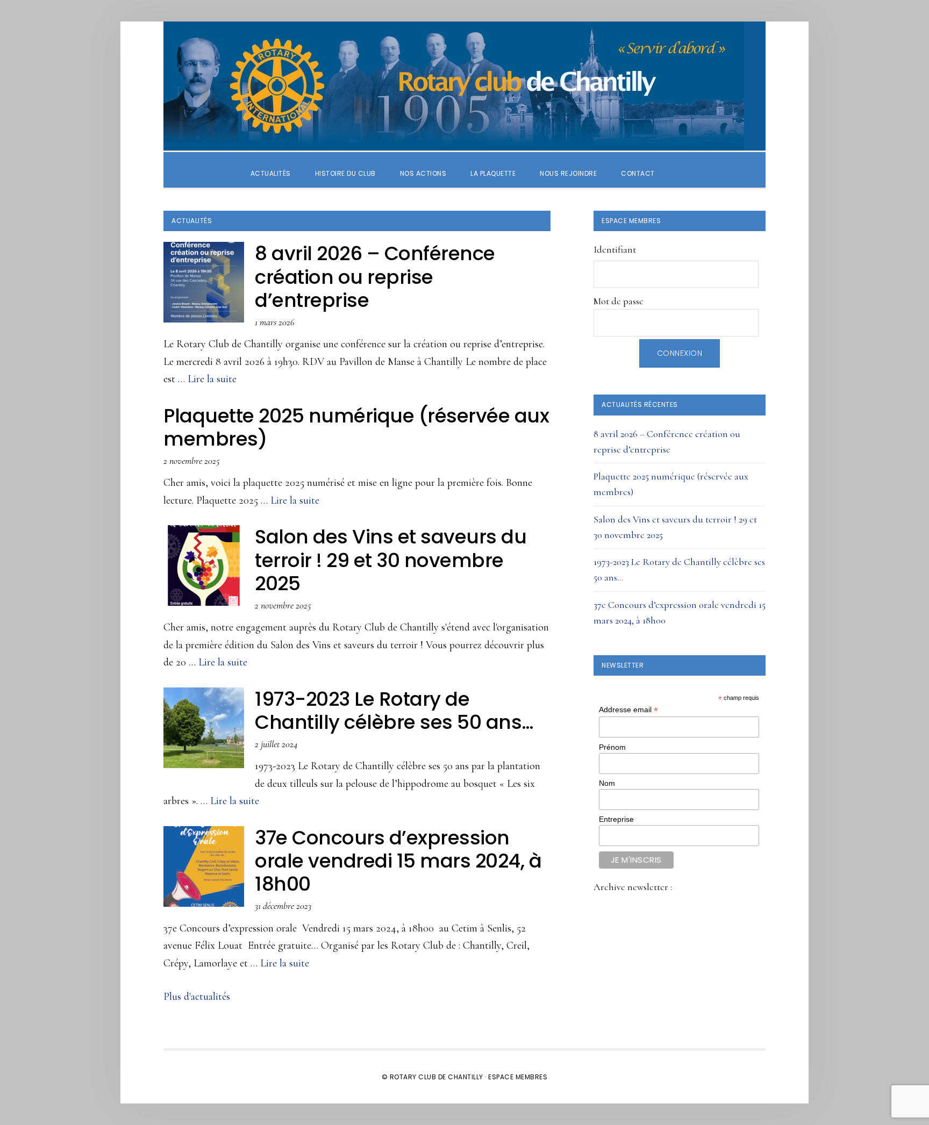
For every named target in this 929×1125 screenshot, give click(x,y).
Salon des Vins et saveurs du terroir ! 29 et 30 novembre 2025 (390, 560)
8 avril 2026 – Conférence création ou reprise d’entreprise (375, 276)
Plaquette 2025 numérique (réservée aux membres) (356, 427)
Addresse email (628, 710)
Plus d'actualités (196, 996)
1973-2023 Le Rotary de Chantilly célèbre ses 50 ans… (394, 710)
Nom (607, 783)
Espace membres (517, 1076)
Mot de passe (619, 301)
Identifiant (615, 249)
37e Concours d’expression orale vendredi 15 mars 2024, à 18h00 (398, 861)
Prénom (612, 747)
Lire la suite (212, 378)
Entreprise (616, 819)
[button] (679, 164)
